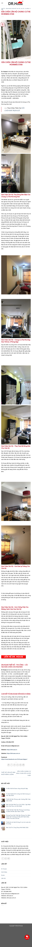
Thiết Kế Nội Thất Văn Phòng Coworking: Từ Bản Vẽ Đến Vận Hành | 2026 (18, 810)
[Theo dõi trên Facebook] (2, 858)
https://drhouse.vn (12, 749)
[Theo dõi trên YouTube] (8, 858)
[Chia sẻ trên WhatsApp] (8, 765)
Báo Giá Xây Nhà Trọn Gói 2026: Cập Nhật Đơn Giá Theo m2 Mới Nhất (18, 805)
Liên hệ (3, 878)
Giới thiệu (4, 872)
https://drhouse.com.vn (13, 753)
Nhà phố (14, 8)
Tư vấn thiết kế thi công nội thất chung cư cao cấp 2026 (18, 794)
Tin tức (18, 8)
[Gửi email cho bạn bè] (17, 765)
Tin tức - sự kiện (25, 8)
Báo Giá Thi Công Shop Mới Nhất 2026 (17, 827)
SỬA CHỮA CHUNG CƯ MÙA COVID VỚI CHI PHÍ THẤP (23, 773)
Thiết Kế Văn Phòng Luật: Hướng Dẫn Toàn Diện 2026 (18, 800)
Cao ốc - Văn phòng (6, 8)
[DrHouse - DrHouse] (16, 2)
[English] (5, 1)
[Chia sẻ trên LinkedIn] (23, 765)
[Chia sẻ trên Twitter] (14, 765)
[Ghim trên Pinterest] (20, 765)
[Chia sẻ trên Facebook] (11, 765)
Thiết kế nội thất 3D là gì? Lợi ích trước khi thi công (18, 823)
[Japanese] (5, 3)
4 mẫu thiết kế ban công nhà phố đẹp (17, 788)
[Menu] (2, 3)
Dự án (3, 875)
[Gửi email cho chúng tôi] (5, 858)
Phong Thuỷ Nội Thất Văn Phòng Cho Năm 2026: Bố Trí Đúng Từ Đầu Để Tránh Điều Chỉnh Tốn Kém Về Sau (18, 816)
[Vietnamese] (5, 5)
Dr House (4, 869)
